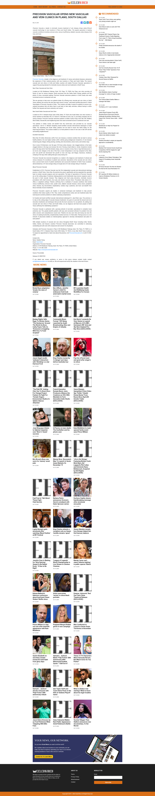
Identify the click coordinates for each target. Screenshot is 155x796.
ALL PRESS (52, 7)
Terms (73, 774)
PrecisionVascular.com (75, 233)
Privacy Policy (75, 777)
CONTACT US (61, 7)
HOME (35, 7)
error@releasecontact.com (40, 261)
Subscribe (108, 782)
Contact (73, 782)
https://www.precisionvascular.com (48, 249)
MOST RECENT (43, 7)
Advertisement (75, 779)
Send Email (39, 242)
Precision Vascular (38, 79)
